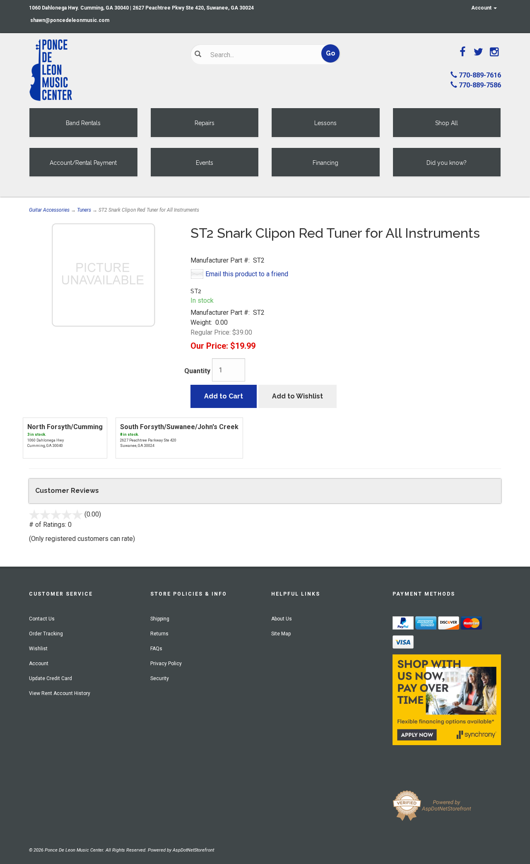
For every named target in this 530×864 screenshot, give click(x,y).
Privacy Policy (166, 663)
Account (482, 8)
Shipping (159, 619)
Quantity (197, 371)
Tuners (84, 210)
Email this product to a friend (246, 274)
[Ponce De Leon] (103, 70)
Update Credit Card (50, 678)
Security (159, 678)
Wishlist (38, 649)
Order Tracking (46, 634)
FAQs (156, 649)
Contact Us (42, 619)
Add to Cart (223, 396)
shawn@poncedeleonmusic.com (69, 20)
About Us (281, 619)
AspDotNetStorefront (193, 850)
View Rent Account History (59, 693)
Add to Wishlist (297, 396)
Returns (159, 634)
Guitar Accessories (49, 210)
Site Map (281, 634)
